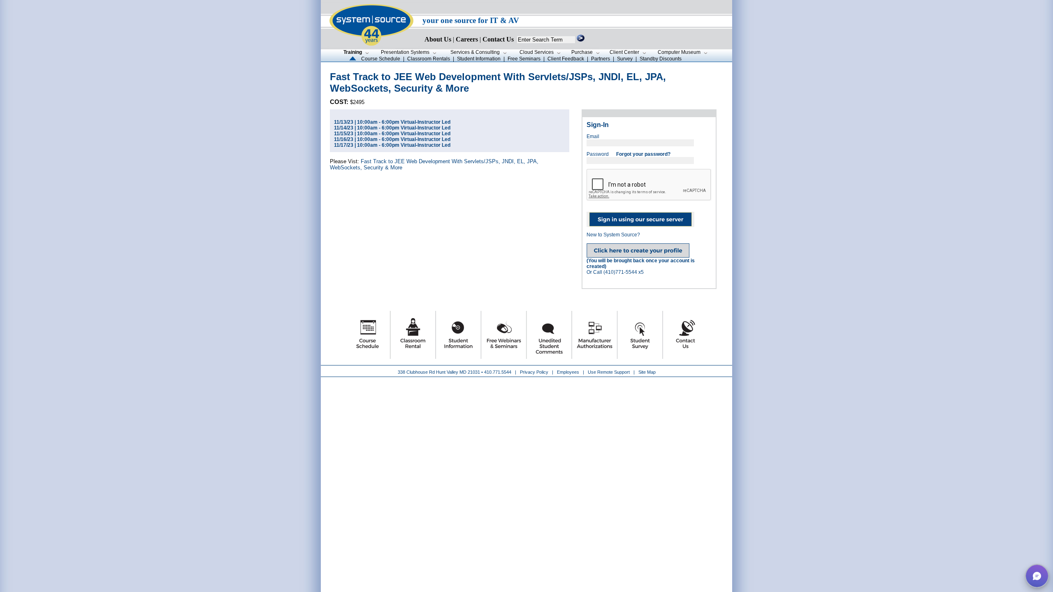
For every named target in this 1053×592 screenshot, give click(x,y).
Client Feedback (565, 59)
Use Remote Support (609, 372)
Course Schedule (380, 59)
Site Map (647, 372)
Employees (568, 372)
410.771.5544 (497, 372)
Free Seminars (524, 59)
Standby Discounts (661, 59)
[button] (1037, 576)
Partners (600, 59)
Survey (625, 59)
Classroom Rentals (428, 59)
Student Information (479, 59)
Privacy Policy (535, 372)
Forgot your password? (643, 154)
